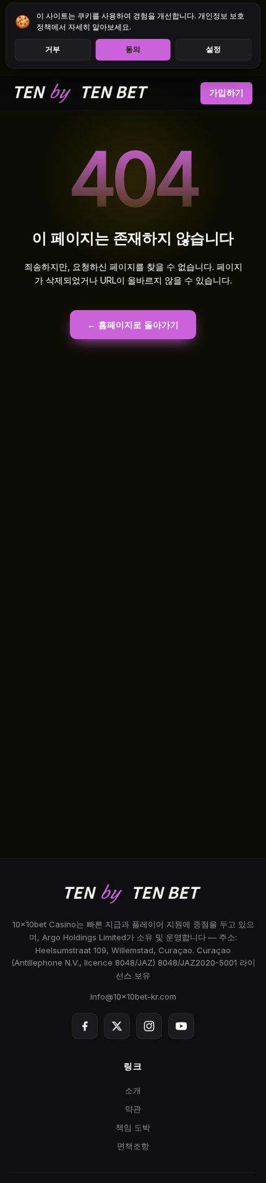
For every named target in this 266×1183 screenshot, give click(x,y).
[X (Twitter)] (117, 1026)
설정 (213, 49)
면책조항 (133, 1146)
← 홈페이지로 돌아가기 (133, 324)
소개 (133, 1090)
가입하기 (226, 93)
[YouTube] (181, 1026)
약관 (133, 1109)
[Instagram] (149, 1026)
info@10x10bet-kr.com (133, 996)
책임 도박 (133, 1127)
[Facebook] (85, 1026)
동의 (133, 49)
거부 (52, 49)
